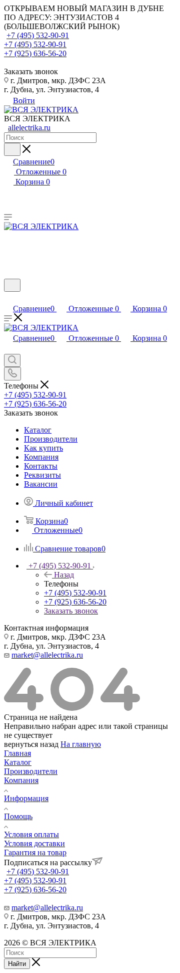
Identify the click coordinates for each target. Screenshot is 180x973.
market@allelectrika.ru (47, 655)
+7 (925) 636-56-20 (35, 53)
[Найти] (12, 149)
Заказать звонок (71, 611)
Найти (17, 963)
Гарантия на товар (35, 852)
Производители (31, 771)
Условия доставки (34, 843)
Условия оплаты (31, 834)
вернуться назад (31, 744)
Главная (17, 753)
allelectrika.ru (29, 127)
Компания (21, 780)
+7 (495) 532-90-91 (37, 35)
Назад (64, 574)
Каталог (18, 762)
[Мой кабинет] (8, 298)
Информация (26, 798)
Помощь (18, 816)
